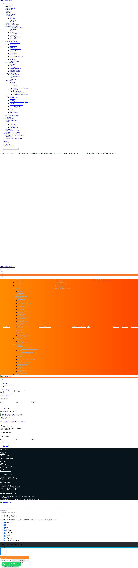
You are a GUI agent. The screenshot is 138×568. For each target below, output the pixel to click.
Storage (8, 12)
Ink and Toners (14, 61)
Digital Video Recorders (20, 94)
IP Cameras (16, 87)
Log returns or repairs (7, 477)
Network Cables (15, 71)
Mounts (12, 21)
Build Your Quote (8, 146)
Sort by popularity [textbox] (20, 391)
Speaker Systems (15, 49)
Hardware (6, 3)
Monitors (12, 18)
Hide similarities (10, 515)
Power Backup (11, 73)
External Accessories (16, 105)
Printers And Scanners (13, 55)
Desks (11, 111)
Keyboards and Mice (12, 26)
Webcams (13, 52)
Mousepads (13, 35)
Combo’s (12, 32)
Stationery (9, 137)
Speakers (12, 47)
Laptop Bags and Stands (14, 130)
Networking (10, 62)
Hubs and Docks (15, 108)
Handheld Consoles (12, 115)
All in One (13, 124)
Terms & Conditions (6, 466)
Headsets (13, 44)
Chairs (11, 109)
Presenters (13, 40)
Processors (9, 9)
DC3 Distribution (12, 490)
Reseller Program (5, 471)
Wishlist (2, 454)
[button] (11, 415)
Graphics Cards (11, 14)
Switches (12, 67)
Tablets (8, 117)
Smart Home (14, 112)
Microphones (14, 50)
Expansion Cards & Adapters (19, 102)
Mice (11, 31)
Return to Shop (18, 560)
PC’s (7, 121)
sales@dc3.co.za (9, 485)
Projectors (13, 20)
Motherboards (10, 8)
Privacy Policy (4, 465)
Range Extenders (15, 68)
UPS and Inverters (15, 76)
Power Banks (14, 79)
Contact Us (6, 144)
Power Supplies (11, 23)
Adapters (12, 99)
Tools (11, 114)
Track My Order (5, 455)
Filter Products (4, 389)
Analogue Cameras (19, 93)
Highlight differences (12, 517)
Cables (12, 100)
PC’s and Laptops (8, 118)
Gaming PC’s (14, 127)
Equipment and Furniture (14, 138)
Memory (9, 11)
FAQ (1, 463)
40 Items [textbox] (10, 394)
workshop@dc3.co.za (13, 487)
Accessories (10, 96)
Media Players (14, 53)
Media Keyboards (15, 37)
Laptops (9, 129)
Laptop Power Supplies (13, 132)
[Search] (3, 150)
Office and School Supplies (11, 133)
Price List (6, 143)
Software (6, 140)
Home (5, 383)
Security (9, 81)
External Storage (15, 106)
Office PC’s (13, 126)
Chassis (8, 6)
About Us (3, 462)
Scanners (12, 59)
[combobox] (20, 391)
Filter (33, 402)
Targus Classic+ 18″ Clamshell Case (13, 422)
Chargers (12, 103)
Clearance (6, 141)
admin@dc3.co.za (12, 488)
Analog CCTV (14, 90)
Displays (9, 15)
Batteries (12, 77)
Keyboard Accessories (16, 34)
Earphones (13, 46)
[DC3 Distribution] (6, 1)
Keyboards (13, 29)
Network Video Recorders (21, 88)
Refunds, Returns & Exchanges (10, 468)
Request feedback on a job (8, 479)
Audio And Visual (11, 41)
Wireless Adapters (15, 70)
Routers (12, 65)
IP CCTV (12, 84)
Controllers (13, 38)
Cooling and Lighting (13, 24)
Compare (3, 418)
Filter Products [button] (4, 395)
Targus (5, 408)
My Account (4, 452)
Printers (12, 58)
